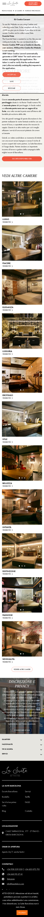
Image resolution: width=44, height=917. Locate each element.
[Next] (40, 199)
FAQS (27, 802)
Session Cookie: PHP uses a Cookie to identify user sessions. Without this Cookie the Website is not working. (21, 48)
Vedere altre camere (22, 669)
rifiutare (11, 88)
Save (12, 81)
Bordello (5, 796)
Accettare (22, 912)
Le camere (18, 11)
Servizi (28, 791)
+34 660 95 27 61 (15, 874)
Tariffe (27, 796)
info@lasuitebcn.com (15, 883)
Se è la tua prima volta (9, 804)
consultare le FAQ (22, 730)
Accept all (11, 74)
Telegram (11, 879)
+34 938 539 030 (15, 869)
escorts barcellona (9, 791)
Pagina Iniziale (7, 11)
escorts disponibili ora (22, 159)
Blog (4, 811)
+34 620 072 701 (32, 869)
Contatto (28, 811)
